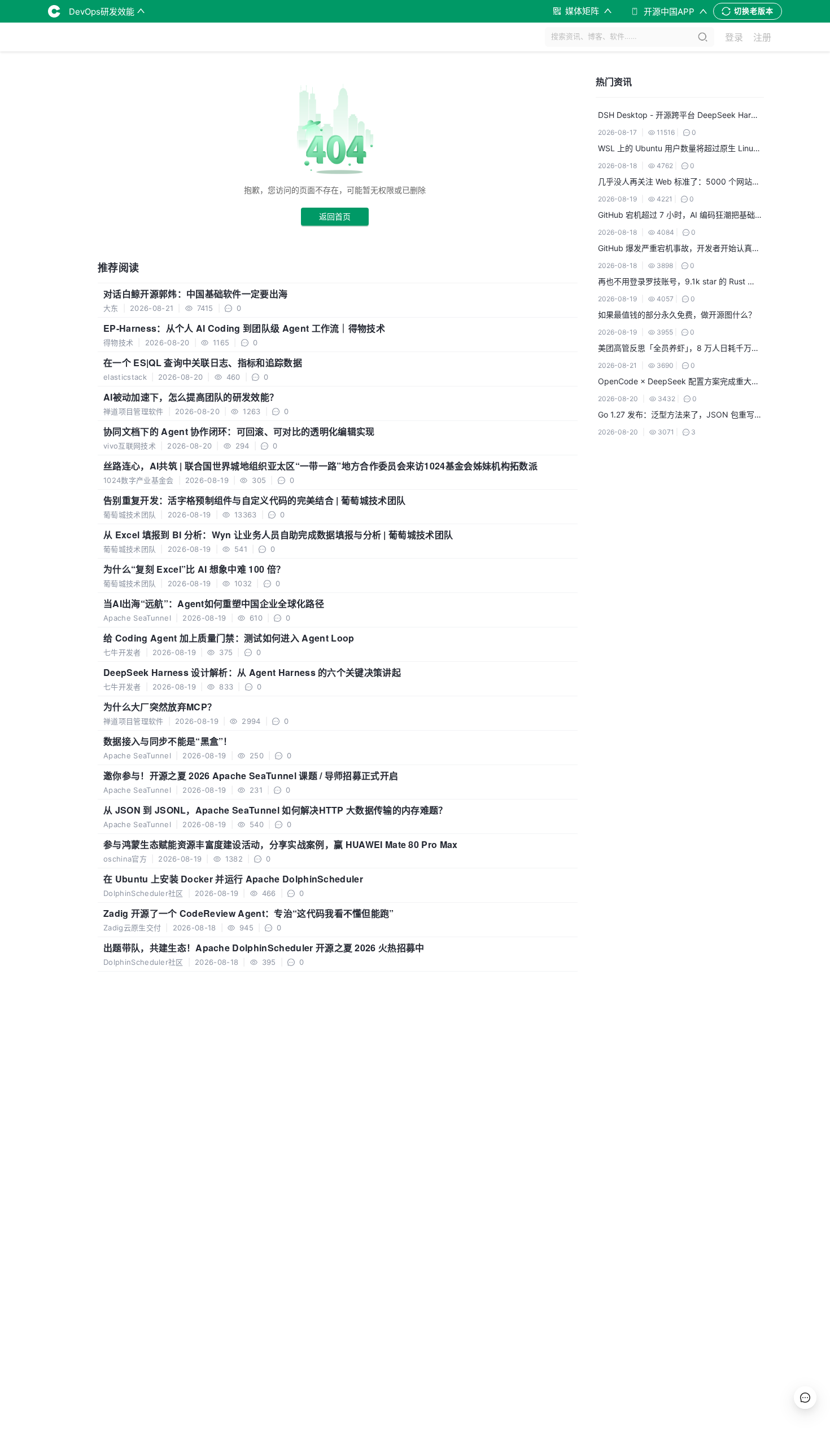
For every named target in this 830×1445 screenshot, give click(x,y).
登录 (734, 37)
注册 (762, 37)
